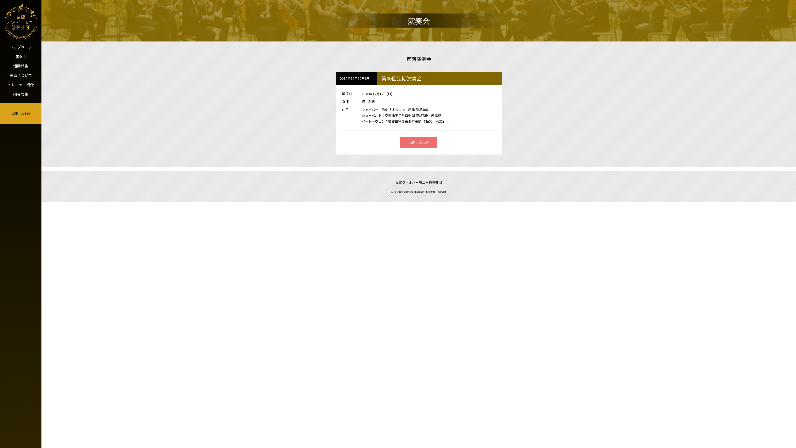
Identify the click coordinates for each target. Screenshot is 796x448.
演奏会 (20, 56)
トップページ (21, 47)
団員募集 (20, 94)
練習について (21, 75)
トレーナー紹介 (21, 84)
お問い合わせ (21, 113)
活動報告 (20, 65)
